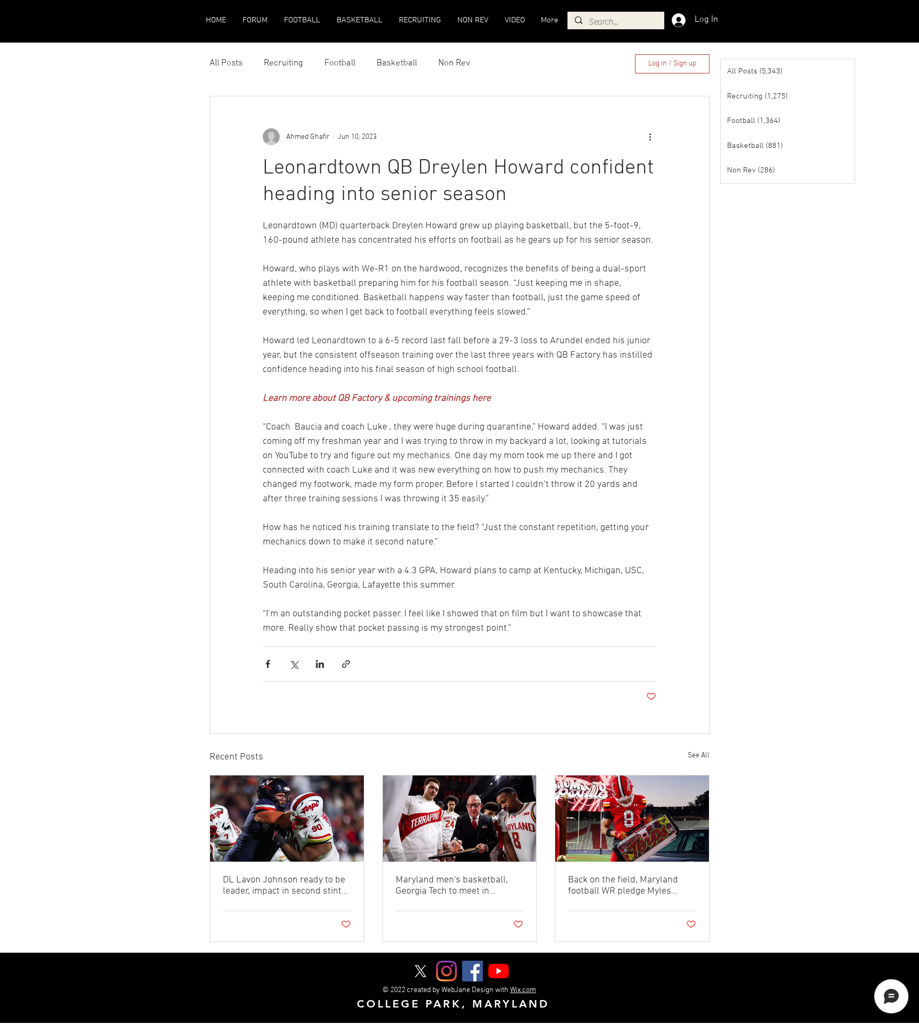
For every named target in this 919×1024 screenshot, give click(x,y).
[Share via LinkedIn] (320, 664)
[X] (420, 971)
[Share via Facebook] (268, 664)
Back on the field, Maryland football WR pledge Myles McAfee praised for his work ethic (625, 885)
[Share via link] (346, 664)
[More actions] (650, 136)
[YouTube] (498, 971)
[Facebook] (472, 971)
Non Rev (454, 63)
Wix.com (523, 990)
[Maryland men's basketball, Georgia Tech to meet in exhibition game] (460, 818)
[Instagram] (446, 971)
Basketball (397, 63)
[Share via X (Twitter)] (294, 664)
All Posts (226, 63)
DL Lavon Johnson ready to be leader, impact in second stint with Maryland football (284, 885)
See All (698, 755)
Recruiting (283, 63)
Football (339, 63)
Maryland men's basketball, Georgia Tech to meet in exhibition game (452, 885)
